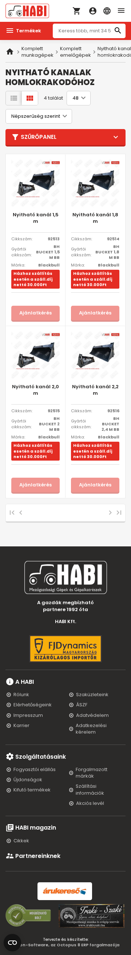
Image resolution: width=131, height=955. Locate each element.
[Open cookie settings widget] (12, 941)
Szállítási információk (90, 789)
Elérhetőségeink (32, 704)
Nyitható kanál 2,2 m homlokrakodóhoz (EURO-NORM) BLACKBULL (95, 390)
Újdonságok (27, 779)
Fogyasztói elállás (34, 769)
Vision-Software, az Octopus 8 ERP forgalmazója (65, 945)
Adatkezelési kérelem (91, 728)
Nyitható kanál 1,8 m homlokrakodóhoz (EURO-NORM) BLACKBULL (95, 218)
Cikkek (21, 840)
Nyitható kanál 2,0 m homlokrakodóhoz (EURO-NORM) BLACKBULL (35, 390)
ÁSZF (81, 704)
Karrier (21, 725)
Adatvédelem (92, 715)
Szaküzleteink (92, 694)
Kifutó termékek (32, 789)
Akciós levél (90, 803)
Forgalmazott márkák (91, 772)
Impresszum (28, 715)
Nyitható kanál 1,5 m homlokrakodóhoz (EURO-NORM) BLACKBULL (35, 218)
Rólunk (21, 694)
